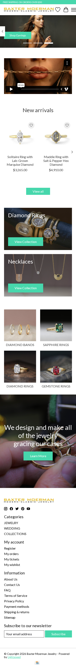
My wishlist (12, 565)
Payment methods (16, 606)
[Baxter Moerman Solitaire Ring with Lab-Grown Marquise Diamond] (20, 136)
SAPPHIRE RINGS (56, 345)
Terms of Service (15, 595)
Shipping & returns (16, 612)
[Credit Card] (37, 663)
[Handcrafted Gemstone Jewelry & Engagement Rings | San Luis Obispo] (29, 9)
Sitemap (9, 617)
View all (38, 191)
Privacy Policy (14, 601)
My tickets (11, 559)
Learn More (38, 456)
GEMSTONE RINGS (56, 386)
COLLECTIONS (15, 534)
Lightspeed (14, 657)
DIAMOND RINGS (19, 386)
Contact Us (12, 585)
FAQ (7, 590)
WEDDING (12, 528)
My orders (11, 554)
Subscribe (58, 634)
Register (10, 548)
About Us (10, 579)
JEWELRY (11, 523)
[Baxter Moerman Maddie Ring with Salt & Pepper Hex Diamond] (56, 136)
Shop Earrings (18, 35)
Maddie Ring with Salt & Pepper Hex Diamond (56, 160)
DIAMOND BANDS (20, 345)
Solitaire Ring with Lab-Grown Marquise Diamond (20, 160)
